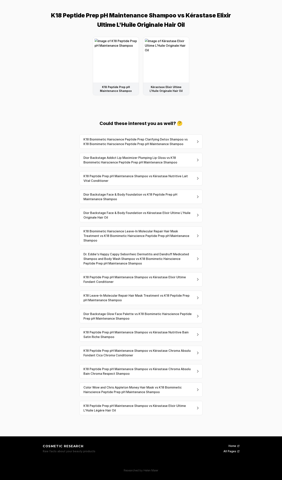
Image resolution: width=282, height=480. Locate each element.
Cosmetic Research (63, 446)
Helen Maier (150, 470)
